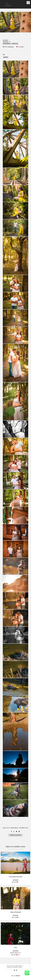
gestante (6, 57)
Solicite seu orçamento (15, 835)
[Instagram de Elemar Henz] (16, 970)
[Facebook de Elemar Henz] (14, 970)
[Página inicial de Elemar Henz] (7, 4)
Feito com (15, 975)
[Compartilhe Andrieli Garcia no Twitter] (16, 831)
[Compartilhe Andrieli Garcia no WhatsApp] (13, 831)
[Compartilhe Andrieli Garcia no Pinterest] (19, 831)
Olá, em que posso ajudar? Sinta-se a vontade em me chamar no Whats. (15, 966)
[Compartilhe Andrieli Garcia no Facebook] (11, 831)
